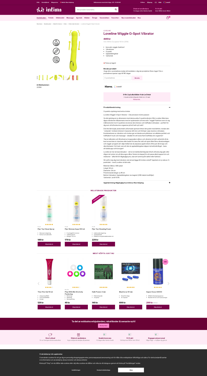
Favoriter (115, 18)
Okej (131, 370)
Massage (70, 18)
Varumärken (104, 18)
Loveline (107, 30)
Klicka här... (137, 99)
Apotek (79, 18)
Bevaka (137, 78)
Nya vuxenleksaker (129, 18)
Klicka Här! (103, 326)
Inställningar (76, 370)
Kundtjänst (45, 2)
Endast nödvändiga (103, 370)
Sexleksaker (41, 18)
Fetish (50, 18)
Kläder (87, 18)
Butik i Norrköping (67, 2)
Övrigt (94, 18)
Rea (139, 18)
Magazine (54, 2)
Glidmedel (60, 18)
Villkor (142, 2)
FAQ (38, 2)
